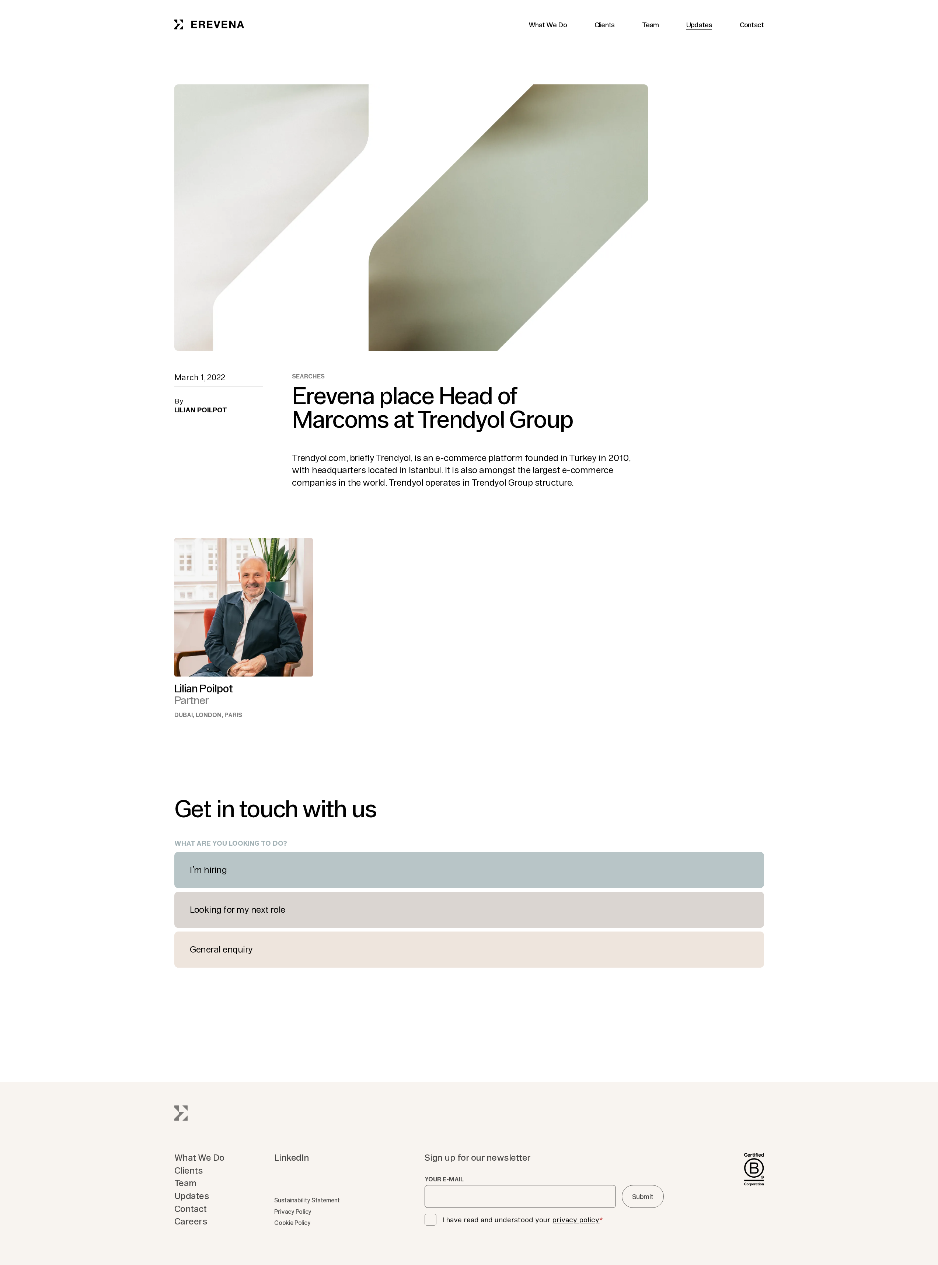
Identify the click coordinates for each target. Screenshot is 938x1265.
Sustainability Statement (306, 1200)
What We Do (548, 24)
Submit (642, 1196)
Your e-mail (444, 1179)
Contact (752, 24)
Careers (191, 1221)
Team (650, 24)
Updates (699, 24)
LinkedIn (291, 1157)
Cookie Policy (292, 1222)
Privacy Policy (292, 1211)
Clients (604, 24)
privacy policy (575, 1219)
